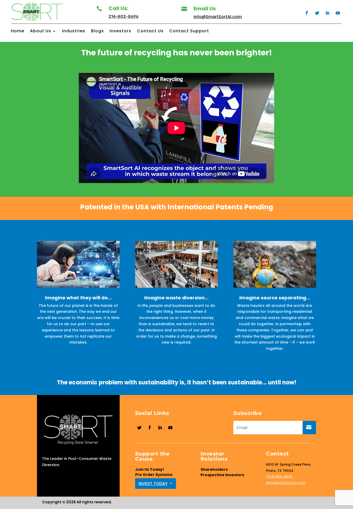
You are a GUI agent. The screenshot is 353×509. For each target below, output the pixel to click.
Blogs (97, 31)
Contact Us (150, 31)
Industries (73, 31)
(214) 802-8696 (279, 476)
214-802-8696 (124, 16)
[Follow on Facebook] (307, 13)
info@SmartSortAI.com (218, 17)
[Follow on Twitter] (317, 13)
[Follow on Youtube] (338, 13)
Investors (120, 31)
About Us (40, 31)
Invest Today (153, 484)
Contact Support (189, 31)
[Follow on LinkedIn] (327, 13)
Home (17, 31)
